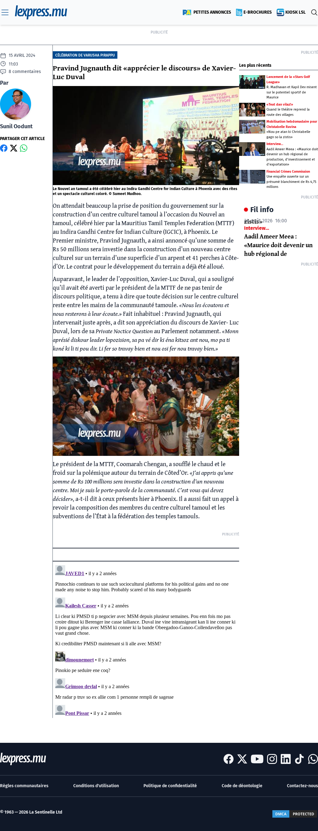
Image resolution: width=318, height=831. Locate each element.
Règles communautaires (24, 785)
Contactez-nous (302, 785)
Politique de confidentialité (170, 785)
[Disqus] (146, 640)
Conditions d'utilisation (96, 785)
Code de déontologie (242, 785)
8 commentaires (25, 71)
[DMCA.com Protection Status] (294, 814)
